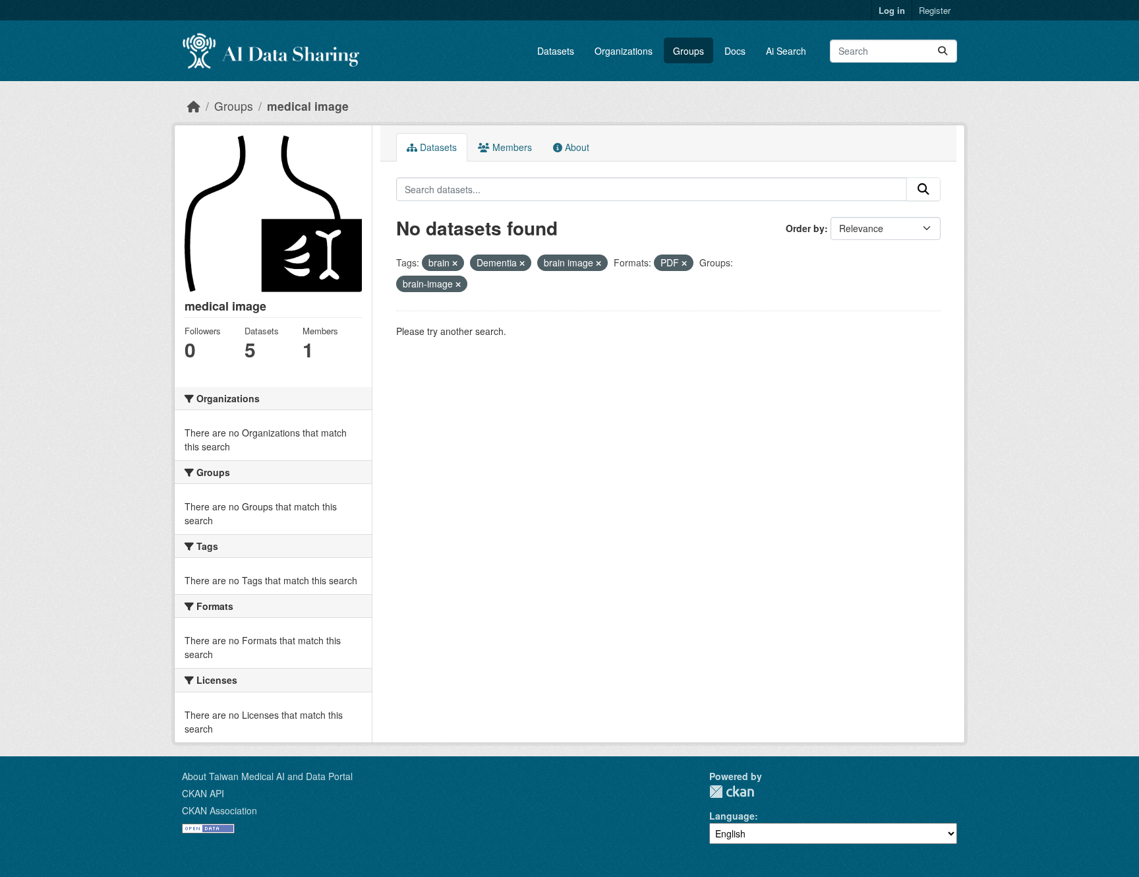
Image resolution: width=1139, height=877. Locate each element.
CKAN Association (219, 810)
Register (934, 10)
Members (511, 147)
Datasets (555, 50)
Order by (805, 228)
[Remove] (454, 263)
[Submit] (942, 51)
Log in (892, 10)
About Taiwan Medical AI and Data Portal (267, 776)
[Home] (193, 106)
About (575, 147)
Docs (734, 50)
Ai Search (786, 50)
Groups (688, 50)
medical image (308, 106)
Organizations (624, 50)
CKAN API (203, 793)
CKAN (731, 792)
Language (732, 815)
